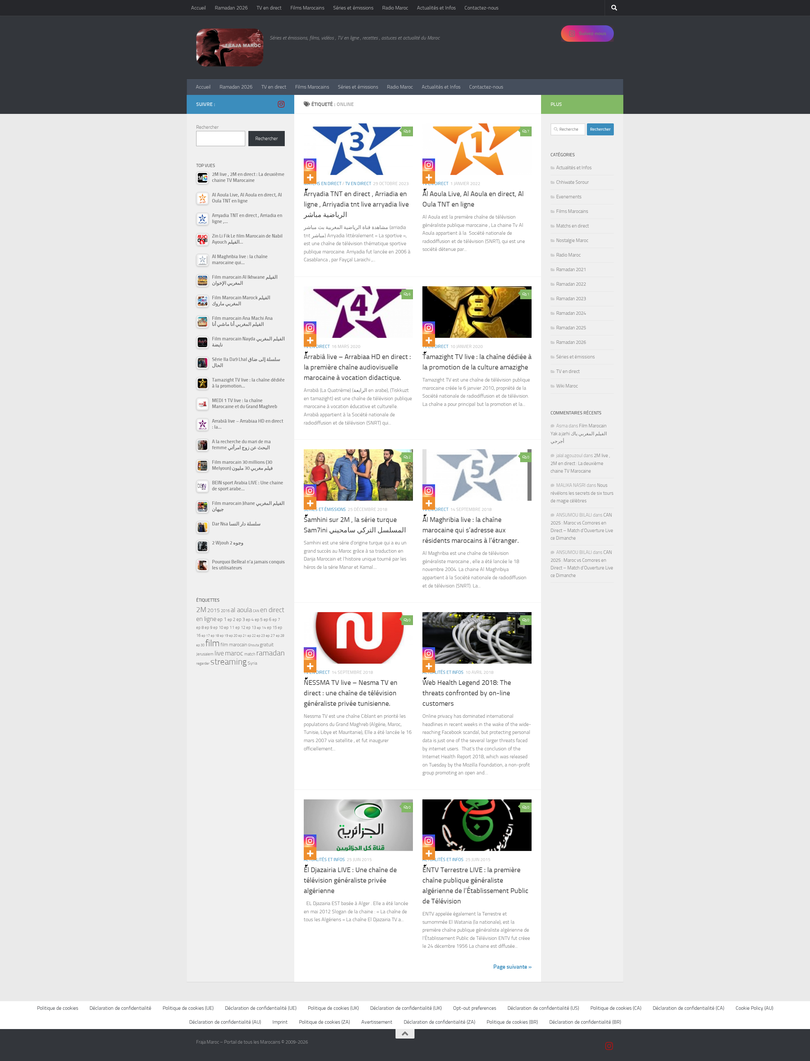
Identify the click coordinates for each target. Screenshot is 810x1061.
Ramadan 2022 (571, 284)
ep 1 (222, 619)
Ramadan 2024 (571, 313)
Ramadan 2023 (571, 298)
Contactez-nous (481, 8)
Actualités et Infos (436, 8)
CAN (256, 611)
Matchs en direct (322, 183)
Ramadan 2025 (571, 328)
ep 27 (270, 635)
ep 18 (215, 636)
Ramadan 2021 (571, 269)
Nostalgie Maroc (572, 240)
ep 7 (276, 619)
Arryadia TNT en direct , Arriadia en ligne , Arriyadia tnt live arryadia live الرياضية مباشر (356, 204)
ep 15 (272, 627)
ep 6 (267, 619)
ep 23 (261, 636)
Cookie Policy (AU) (754, 1008)
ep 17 (206, 635)
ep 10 (218, 627)
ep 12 (240, 627)
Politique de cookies (57, 1008)
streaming (228, 662)
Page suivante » (512, 966)
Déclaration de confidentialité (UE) (260, 1008)
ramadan (270, 652)
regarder (202, 663)
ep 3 (240, 619)
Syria (252, 663)
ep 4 (250, 619)
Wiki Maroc (567, 386)
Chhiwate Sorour (572, 182)
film (212, 643)
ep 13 (251, 627)
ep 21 (242, 635)
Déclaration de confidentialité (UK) (406, 1008)
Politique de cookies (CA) (615, 1008)
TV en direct (269, 8)
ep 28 (280, 636)
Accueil (198, 8)
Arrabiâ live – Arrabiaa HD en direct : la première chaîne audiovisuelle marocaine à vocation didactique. (357, 367)
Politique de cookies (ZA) (324, 1022)
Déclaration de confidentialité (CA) (688, 1008)
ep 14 (261, 627)
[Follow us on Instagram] (281, 104)
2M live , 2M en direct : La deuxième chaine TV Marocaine (580, 463)
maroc (234, 653)
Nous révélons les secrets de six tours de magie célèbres (582, 493)
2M (201, 609)
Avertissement (376, 1022)
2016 (225, 610)
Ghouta (253, 645)
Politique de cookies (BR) (512, 1022)
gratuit (267, 645)
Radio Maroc (395, 8)
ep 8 (200, 627)
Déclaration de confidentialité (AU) (225, 1022)
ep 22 (251, 636)
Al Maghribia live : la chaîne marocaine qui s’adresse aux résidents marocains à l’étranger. (470, 530)
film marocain (234, 645)
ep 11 (229, 627)
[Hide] (306, 189)
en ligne (206, 619)
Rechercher (207, 127)
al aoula (241, 610)
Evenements (569, 197)
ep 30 (200, 645)
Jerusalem (205, 654)
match (249, 654)
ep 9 (208, 627)
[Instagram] (310, 164)
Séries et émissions (353, 8)
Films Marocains (307, 8)
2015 (213, 610)
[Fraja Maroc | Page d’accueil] (229, 47)
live (219, 653)
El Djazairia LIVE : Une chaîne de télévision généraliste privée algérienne (350, 880)
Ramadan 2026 (231, 8)
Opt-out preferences (474, 1008)
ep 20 (233, 636)
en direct (272, 610)
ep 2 (231, 619)
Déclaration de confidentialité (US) (543, 1008)
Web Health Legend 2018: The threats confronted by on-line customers (466, 693)
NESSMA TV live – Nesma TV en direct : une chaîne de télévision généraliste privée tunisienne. (350, 693)
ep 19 (224, 636)
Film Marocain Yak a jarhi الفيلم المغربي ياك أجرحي (579, 433)
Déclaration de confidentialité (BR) (585, 1022)
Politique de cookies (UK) (333, 1008)
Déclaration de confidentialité (120, 1008)
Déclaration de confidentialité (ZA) (439, 1022)
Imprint (280, 1022)
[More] (310, 177)
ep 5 (259, 619)
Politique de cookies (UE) (188, 1008)
